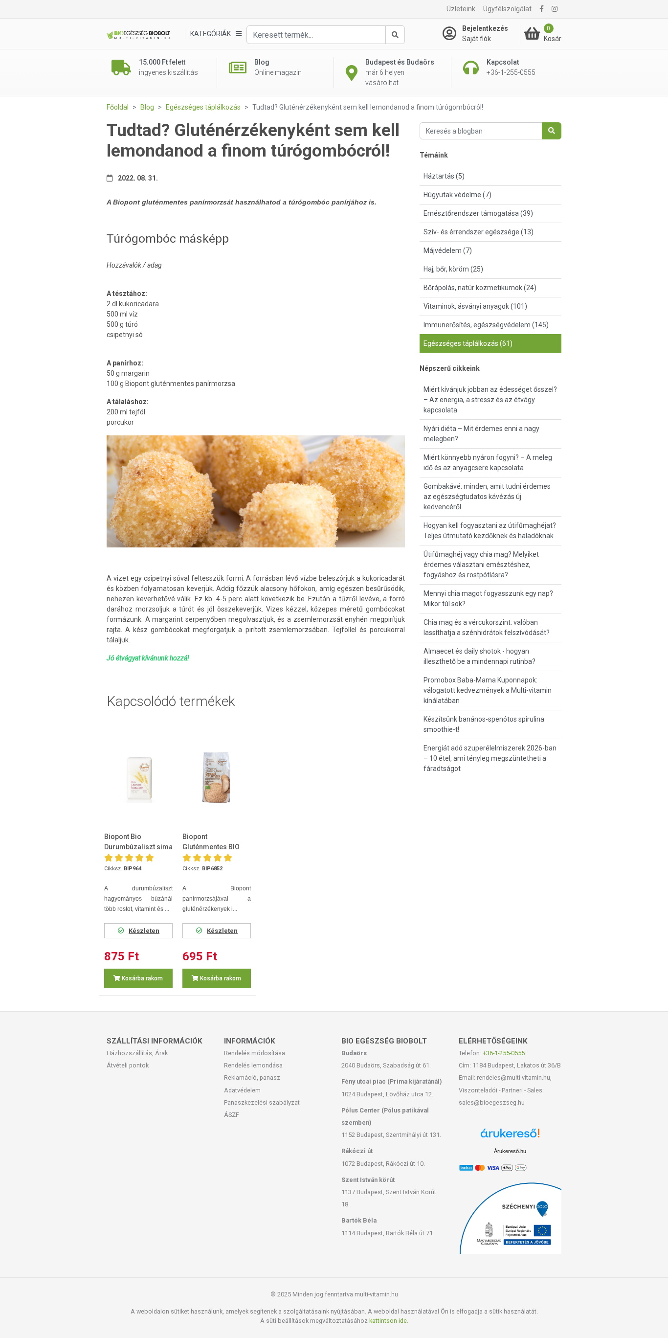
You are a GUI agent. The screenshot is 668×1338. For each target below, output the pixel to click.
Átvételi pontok (128, 1065)
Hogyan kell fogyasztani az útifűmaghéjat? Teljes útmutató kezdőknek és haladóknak (489, 531)
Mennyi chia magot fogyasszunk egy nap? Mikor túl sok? (488, 599)
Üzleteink (460, 9)
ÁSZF (231, 1114)
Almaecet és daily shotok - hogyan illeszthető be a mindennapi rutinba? (479, 656)
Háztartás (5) (444, 176)
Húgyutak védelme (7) (457, 195)
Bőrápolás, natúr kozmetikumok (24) (479, 288)
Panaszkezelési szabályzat (262, 1102)
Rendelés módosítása (254, 1053)
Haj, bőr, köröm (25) (453, 269)
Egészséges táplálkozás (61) (467, 343)
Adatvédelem (242, 1090)
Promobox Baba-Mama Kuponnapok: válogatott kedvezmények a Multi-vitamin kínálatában (487, 690)
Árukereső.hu (510, 1151)
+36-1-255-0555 (504, 1053)
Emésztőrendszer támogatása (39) (478, 213)
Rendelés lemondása (253, 1065)
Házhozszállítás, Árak (137, 1053)
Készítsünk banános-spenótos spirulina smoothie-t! (483, 724)
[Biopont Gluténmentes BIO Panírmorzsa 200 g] (216, 777)
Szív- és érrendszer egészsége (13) (478, 232)
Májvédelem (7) (447, 250)
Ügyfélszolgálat (507, 9)
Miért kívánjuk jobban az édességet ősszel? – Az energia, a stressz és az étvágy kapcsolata (490, 400)
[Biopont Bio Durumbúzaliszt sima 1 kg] (138, 777)
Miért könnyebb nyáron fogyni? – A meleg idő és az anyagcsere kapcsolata (487, 463)
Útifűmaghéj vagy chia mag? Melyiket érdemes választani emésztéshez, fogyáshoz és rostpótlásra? (481, 564)
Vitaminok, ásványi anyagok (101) (475, 306)
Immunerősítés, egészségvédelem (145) (486, 325)
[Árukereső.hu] (510, 1137)
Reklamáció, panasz (252, 1077)
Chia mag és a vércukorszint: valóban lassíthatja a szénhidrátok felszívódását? (486, 627)
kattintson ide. (388, 1320)
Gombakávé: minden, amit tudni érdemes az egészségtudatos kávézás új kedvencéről (487, 496)
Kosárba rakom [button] (141, 978)
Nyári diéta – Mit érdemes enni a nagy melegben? (481, 434)
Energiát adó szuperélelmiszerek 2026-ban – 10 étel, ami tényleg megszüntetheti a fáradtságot (490, 758)
